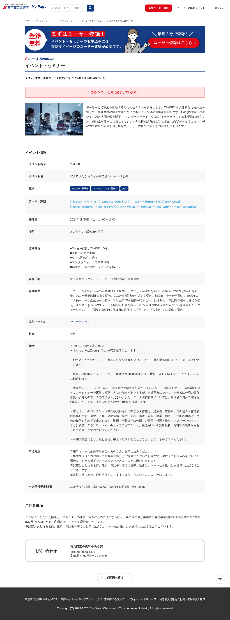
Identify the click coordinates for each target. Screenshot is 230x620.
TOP (27, 21)
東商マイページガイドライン (77, 599)
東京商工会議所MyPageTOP (41, 599)
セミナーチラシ (80, 321)
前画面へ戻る (115, 577)
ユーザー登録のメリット (191, 8)
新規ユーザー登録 (159, 8)
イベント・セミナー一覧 (72, 21)
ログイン (219, 8)
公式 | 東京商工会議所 (109, 599)
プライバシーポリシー (140, 599)
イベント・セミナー (44, 21)
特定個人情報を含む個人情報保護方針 (181, 599)
